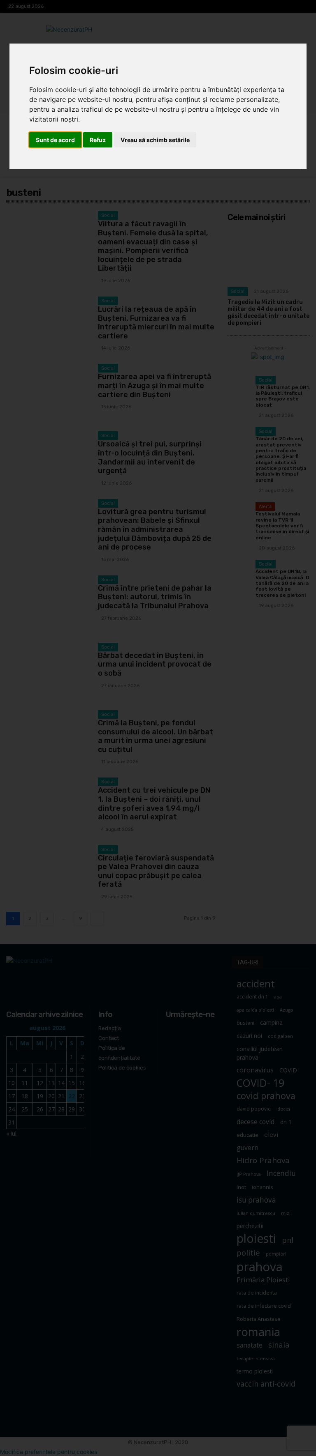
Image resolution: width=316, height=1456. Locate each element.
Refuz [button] (98, 139)
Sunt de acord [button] (55, 139)
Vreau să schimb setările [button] (155, 139)
